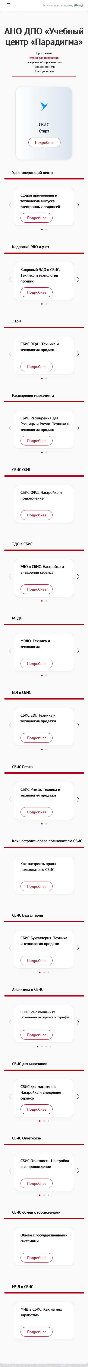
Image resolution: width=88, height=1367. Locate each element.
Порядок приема (44, 67)
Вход (78, 5)
